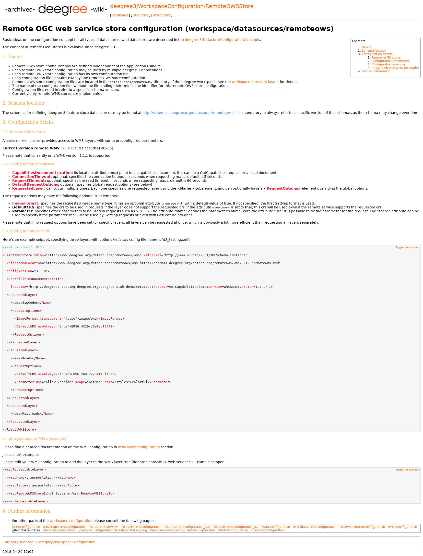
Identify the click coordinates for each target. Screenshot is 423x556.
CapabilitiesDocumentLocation (42, 173)
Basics (366, 47)
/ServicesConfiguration (59, 530)
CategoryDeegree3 (19, 542)
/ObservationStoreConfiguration (362, 527)
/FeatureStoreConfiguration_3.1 (236, 527)
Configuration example (388, 64)
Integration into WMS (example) (395, 68)
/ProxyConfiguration (402, 527)
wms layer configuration (139, 447)
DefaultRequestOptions (35, 184)
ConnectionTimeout (31, 177)
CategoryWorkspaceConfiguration (66, 542)
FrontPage (120, 15)
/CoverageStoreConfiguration (64, 527)
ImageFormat (25, 203)
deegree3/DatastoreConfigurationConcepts (222, 40)
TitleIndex (140, 15)
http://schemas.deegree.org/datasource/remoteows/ (188, 113)
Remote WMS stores (386, 57)
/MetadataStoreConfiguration (314, 527)
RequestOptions (282, 188)
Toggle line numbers (408, 247)
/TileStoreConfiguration (268, 530)
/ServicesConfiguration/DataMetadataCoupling (113, 530)
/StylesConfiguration (233, 530)
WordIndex (162, 15)
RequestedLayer (28, 188)
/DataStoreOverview (103, 527)
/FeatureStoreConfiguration (141, 527)
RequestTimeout (28, 180)
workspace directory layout (255, 82)
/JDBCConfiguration (276, 527)
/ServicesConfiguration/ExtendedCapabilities (182, 530)
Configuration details (377, 54)
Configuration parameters (391, 61)
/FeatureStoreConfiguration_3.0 (187, 527)
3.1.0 (66, 148)
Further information (376, 71)
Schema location (374, 50)
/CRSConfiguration (26, 527)
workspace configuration (71, 521)
